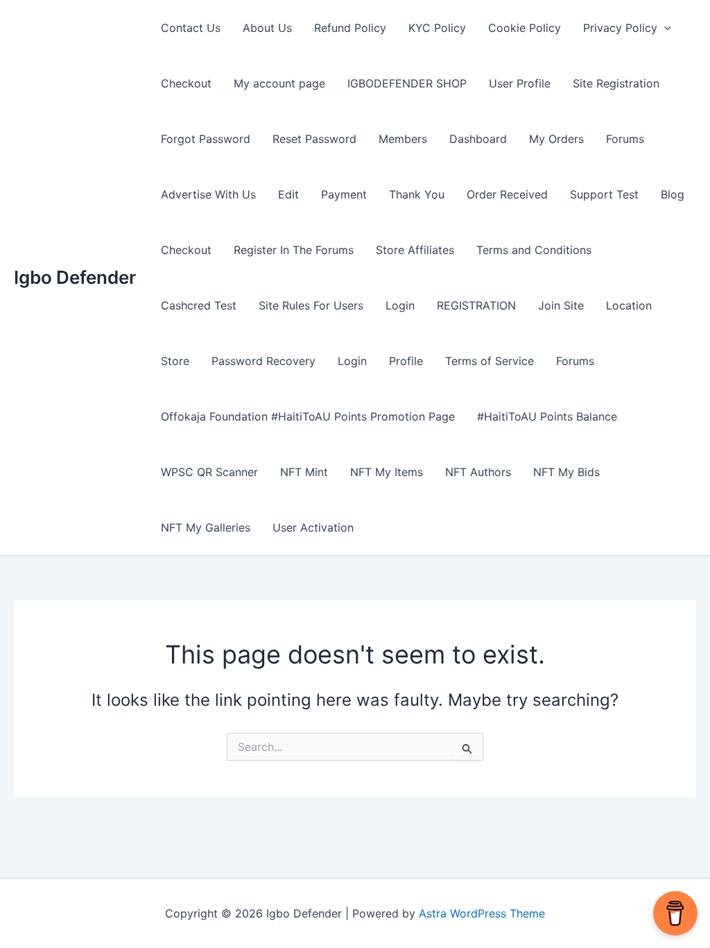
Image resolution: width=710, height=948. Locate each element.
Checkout (186, 83)
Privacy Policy (620, 28)
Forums (625, 139)
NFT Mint (304, 472)
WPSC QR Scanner (209, 472)
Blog (672, 194)
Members (403, 139)
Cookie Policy (524, 28)
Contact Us (190, 28)
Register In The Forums (294, 250)
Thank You (416, 194)
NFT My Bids (566, 472)
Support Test (604, 194)
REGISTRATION (476, 305)
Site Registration (616, 83)
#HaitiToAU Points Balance (547, 416)
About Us (267, 28)
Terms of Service (489, 361)
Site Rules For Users (311, 305)
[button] (664, 28)
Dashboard (478, 139)
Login (400, 305)
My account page (279, 83)
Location (629, 305)
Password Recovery (263, 361)
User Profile (520, 83)
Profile (406, 361)
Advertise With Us (208, 194)
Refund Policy (350, 28)
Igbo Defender (75, 277)
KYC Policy (437, 28)
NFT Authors (478, 472)
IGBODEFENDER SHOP (407, 83)
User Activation (313, 527)
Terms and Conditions (533, 250)
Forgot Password (205, 139)
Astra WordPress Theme (482, 913)
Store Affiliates (415, 250)
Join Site (561, 305)
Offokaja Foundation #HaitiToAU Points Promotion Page (308, 416)
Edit (288, 194)
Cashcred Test (198, 305)
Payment (344, 194)
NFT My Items (386, 472)
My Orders (556, 139)
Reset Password (314, 139)
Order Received (507, 194)
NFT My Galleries (205, 527)
